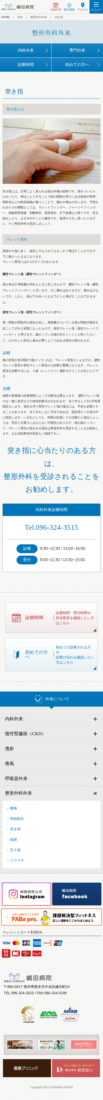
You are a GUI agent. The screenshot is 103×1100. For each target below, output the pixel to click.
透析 (9, 748)
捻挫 (13, 839)
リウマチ (17, 860)
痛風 (9, 763)
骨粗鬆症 (17, 819)
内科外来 (26, 50)
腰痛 (13, 808)
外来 (20, 17)
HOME (5, 17)
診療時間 (26, 64)
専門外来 (77, 50)
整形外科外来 (18, 793)
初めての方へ (77, 64)
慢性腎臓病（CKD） (25, 733)
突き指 (15, 829)
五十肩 (15, 850)
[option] (20, 1045)
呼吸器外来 (16, 778)
